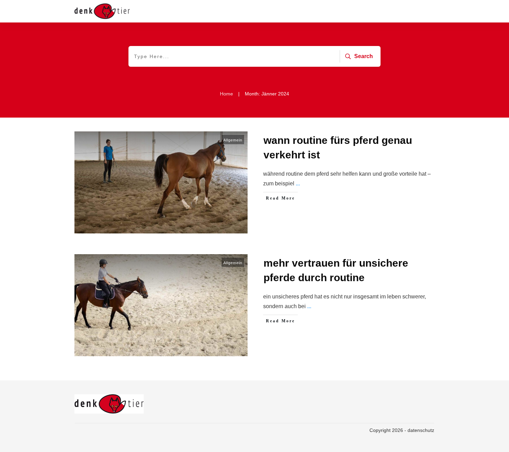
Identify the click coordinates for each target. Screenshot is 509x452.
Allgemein (232, 140)
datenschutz (421, 430)
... (298, 183)
